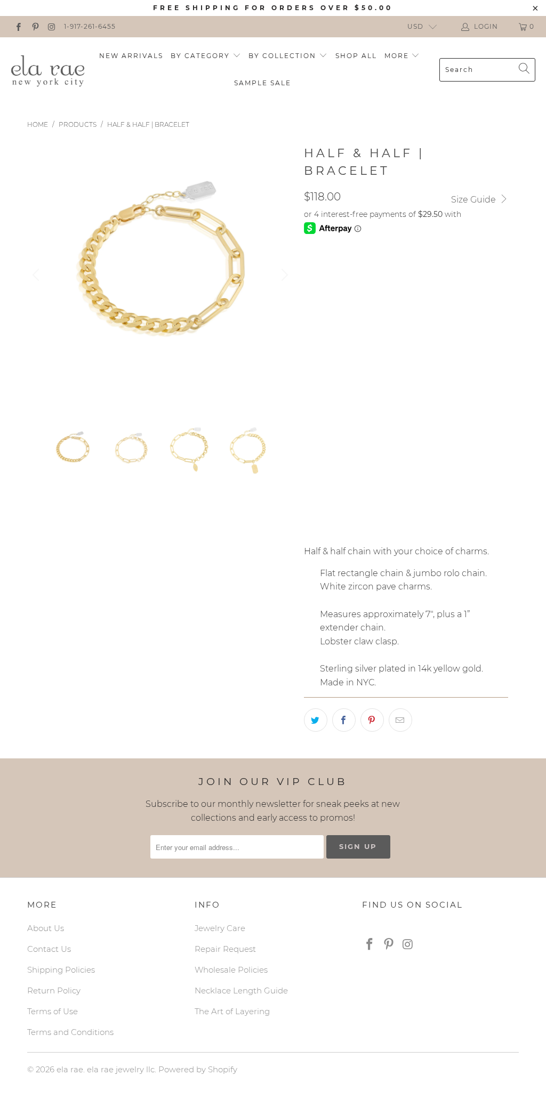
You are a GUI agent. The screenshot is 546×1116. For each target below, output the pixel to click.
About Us (45, 928)
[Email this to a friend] (400, 720)
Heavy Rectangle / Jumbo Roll (374, 295)
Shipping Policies (61, 970)
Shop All (356, 56)
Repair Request (225, 949)
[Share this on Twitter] (315, 720)
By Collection (283, 56)
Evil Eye (326, 396)
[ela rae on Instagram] (51, 26)
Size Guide (474, 200)
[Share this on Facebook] (344, 720)
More (398, 56)
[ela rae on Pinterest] (34, 26)
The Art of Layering (232, 1011)
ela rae (70, 1069)
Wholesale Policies (231, 970)
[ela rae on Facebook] (17, 26)
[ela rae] (48, 69)
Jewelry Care (220, 928)
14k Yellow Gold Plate (358, 469)
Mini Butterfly (340, 422)
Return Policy (54, 990)
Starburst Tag (398, 342)
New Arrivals (131, 56)
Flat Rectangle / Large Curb (370, 268)
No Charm (331, 342)
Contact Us (49, 949)
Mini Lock (453, 369)
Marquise (464, 342)
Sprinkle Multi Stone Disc (364, 369)
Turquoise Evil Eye (398, 396)
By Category (201, 56)
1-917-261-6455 (90, 26)
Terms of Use (52, 1011)
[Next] (283, 275)
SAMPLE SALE (262, 83)
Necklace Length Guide (241, 990)
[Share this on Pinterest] (372, 720)
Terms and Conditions (70, 1032)
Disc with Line (416, 422)
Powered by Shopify (197, 1069)
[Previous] (37, 275)
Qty (311, 500)
